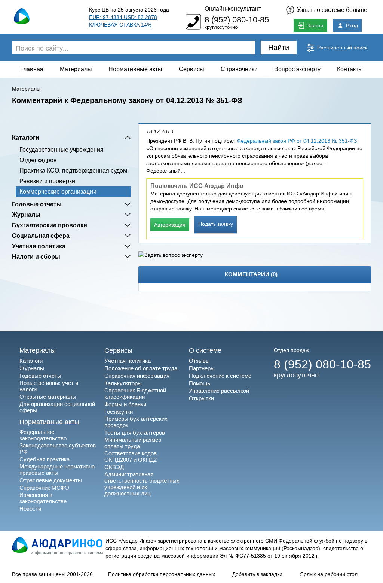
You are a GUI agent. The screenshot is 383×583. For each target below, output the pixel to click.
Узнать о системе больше (332, 10)
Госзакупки (118, 412)
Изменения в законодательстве (43, 498)
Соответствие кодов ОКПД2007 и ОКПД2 (130, 456)
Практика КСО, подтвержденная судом (73, 170)
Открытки (201, 398)
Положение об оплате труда (140, 368)
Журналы (26, 214)
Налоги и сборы (36, 256)
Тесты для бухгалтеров (134, 432)
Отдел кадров (38, 160)
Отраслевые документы (50, 480)
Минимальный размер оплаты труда (132, 443)
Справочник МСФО (44, 488)
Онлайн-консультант (233, 9)
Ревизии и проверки (47, 181)
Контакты (350, 69)
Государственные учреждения (61, 149)
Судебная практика (44, 459)
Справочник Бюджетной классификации (135, 393)
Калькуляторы (123, 383)
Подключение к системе (220, 376)
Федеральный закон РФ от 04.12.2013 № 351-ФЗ (297, 141)
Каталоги (25, 137)
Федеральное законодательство (43, 435)
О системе (205, 350)
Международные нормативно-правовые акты (57, 469)
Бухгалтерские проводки (49, 225)
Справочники (239, 69)
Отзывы (199, 361)
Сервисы (191, 69)
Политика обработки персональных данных (161, 574)
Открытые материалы (47, 397)
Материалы (76, 69)
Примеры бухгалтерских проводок (136, 422)
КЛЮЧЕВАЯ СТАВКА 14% (120, 25)
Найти (278, 47)
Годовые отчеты (37, 204)
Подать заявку (215, 224)
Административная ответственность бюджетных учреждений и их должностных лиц (142, 484)
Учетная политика (38, 246)
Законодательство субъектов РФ (57, 448)
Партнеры (202, 368)
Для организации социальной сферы (57, 407)
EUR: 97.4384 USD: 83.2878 (123, 17)
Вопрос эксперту (297, 69)
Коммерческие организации (57, 191)
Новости (30, 508)
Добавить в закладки (257, 574)
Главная (31, 69)
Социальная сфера (41, 235)
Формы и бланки (125, 404)
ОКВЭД (114, 467)
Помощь (199, 383)
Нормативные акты (135, 69)
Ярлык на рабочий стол (329, 574)
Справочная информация (136, 376)
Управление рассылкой (219, 391)
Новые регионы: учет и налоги (48, 386)
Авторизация (170, 225)
